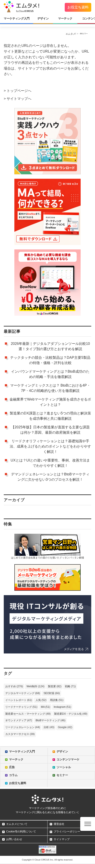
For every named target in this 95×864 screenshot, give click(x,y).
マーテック (65, 18)
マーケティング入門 (17, 18)
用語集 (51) (56, 700)
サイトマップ (62, 839)
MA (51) (45, 706)
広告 (12, 767)
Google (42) (65, 727)
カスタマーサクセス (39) (20, 734)
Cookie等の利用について (21, 831)
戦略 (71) (70, 686)
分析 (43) (49, 727)
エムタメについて (16, 824)
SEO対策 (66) (52, 693)
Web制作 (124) (35, 686)
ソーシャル (64, 767)
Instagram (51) (62, 706)
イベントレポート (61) (18, 700)
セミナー (62, 775)
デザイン (43, 18)
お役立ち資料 (78, 7)
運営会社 (59, 824)
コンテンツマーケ (68, 759)
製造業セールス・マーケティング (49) (28, 713)
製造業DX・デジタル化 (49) (70, 713)
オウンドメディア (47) (18, 720)
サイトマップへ (19, 99)
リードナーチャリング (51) (21, 706)
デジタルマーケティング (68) (22, 693)
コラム (13, 775)
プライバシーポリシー (67, 831)
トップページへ (19, 91)
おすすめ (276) (14, 686)
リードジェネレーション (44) (22, 727)
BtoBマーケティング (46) (50, 720)
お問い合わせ (14, 839)
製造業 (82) (54, 686)
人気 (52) (41, 700)
